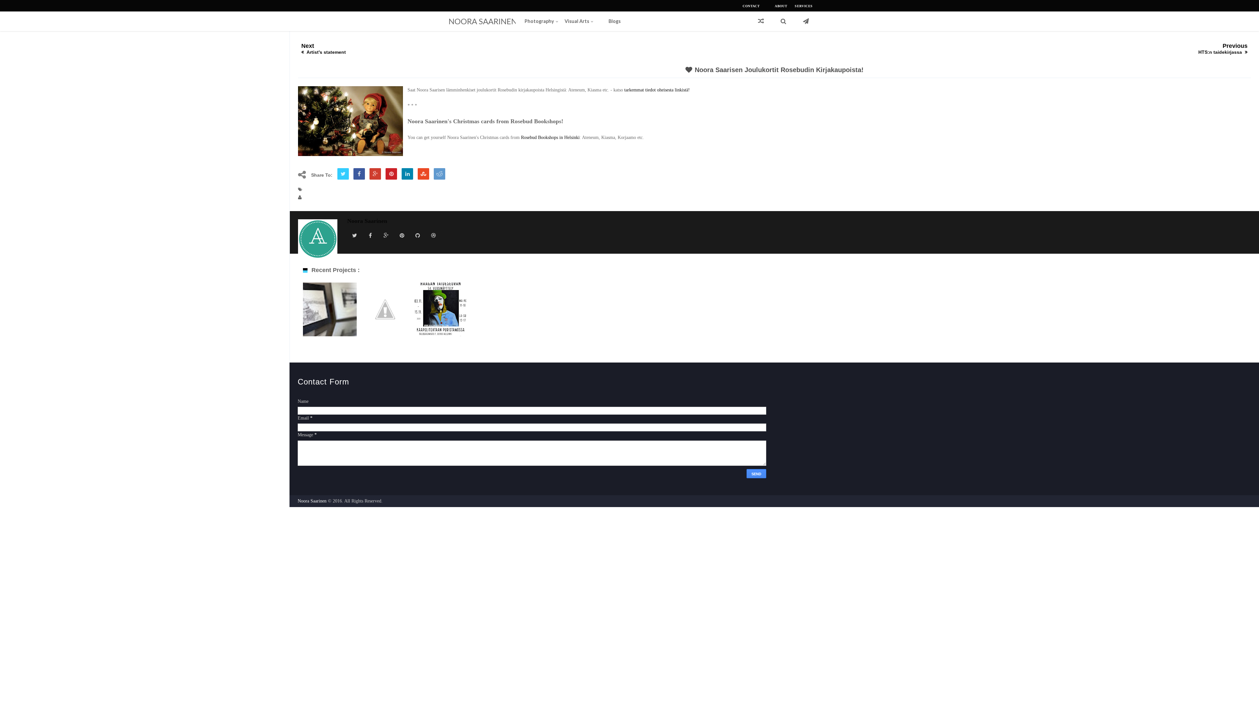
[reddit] (439, 174)
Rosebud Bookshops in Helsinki (550, 137)
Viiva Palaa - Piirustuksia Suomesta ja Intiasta (329, 314)
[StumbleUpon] (423, 174)
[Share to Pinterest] (391, 174)
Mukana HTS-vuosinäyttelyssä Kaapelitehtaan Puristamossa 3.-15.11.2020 (441, 321)
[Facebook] (359, 174)
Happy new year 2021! (385, 311)
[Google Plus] (375, 174)
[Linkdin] (407, 174)
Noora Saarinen (483, 21)
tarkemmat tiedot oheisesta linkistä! (656, 90)
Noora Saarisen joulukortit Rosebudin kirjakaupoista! (779, 69)
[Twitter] (343, 174)
